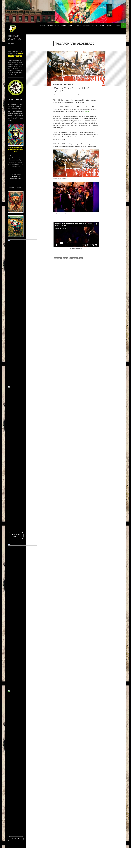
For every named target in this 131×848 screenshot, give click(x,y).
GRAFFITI (79, 25)
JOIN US (15, 838)
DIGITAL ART (71, 25)
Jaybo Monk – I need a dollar (71, 89)
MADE (87, 111)
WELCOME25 (16, 176)
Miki (81, 258)
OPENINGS (94, 25)
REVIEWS (42, 25)
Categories (11, 43)
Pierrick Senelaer (71, 95)
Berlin (66, 258)
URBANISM (117, 25)
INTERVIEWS (86, 25)
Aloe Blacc (58, 258)
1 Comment (82, 95)
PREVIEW (102, 25)
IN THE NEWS (69, 84)
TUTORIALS (109, 25)
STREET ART (50, 25)
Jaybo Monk (73, 258)
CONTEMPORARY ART (59, 84)
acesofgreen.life (15, 99)
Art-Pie (11, 26)
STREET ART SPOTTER (60, 25)
